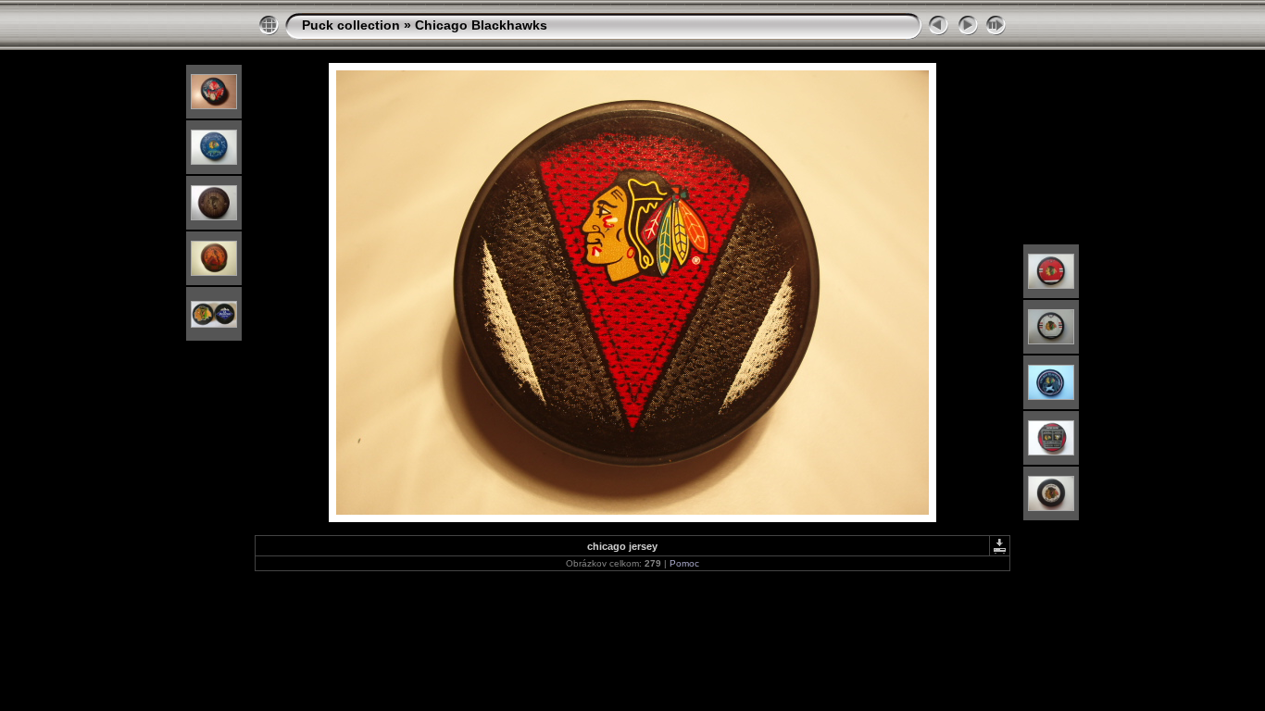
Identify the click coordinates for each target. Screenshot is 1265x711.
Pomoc (684, 563)
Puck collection (351, 25)
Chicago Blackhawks (481, 25)
